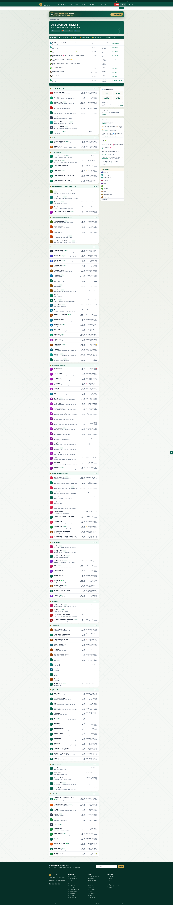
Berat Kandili (57, 378)
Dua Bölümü (115, 51)
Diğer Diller (57, 743)
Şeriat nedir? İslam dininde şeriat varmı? (91, 772)
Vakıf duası (95, 698)
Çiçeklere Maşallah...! (93, 290)
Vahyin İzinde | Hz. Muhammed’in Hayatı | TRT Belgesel (91, 619)
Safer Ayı (56, 398)
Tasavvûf (56, 285)
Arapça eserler (57, 659)
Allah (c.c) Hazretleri (59, 141)
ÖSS (55, 718)
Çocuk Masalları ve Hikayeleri (62, 531)
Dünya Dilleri (57, 758)
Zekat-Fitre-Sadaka (59, 319)
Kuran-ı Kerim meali (59, 155)
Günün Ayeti (92, 893)
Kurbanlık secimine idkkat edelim (91, 339)
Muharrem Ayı (58, 368)
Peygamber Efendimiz (94, 876)
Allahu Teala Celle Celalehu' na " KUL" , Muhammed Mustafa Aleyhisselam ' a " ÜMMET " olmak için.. (91, 191)
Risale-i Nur (57, 290)
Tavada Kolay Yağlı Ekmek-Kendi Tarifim (91, 848)
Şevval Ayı (56, 457)
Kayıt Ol (121, 8)
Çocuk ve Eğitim (58, 521)
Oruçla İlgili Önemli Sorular (92, 309)
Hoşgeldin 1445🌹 (93, 368)
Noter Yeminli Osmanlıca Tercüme (91, 723)
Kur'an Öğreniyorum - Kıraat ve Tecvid (64, 175)
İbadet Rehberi (73, 887)
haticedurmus (120, 105)
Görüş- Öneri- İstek (59, 127)
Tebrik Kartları (73, 897)
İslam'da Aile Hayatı (116, 55)
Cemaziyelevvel (58, 433)
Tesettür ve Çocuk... (93, 501)
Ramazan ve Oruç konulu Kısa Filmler (91, 609)
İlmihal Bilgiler (92, 880)
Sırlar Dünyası (57, 255)
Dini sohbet (57, 334)
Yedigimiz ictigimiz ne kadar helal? (91, 833)
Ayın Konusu (57, 112)
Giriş (117, 8)
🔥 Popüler (64, 30)
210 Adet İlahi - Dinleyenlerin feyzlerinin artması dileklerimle (91, 604)
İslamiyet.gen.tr (52, 19)
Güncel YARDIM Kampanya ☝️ (91, 117)
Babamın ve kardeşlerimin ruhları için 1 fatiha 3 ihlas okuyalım (66, 63)
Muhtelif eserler (58, 683)
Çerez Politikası (112, 884)
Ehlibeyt (56, 206)
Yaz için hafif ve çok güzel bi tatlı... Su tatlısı (91, 838)
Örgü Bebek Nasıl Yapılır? (92, 536)
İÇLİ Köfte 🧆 (94, 853)
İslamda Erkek (57, 497)
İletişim (127, 1)
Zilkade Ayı (57, 462)
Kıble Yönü (72, 885)
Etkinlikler (56, 117)
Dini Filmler (57, 609)
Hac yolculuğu (94, 393)
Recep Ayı (56, 443)
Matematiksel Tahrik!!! (93, 804)
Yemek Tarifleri (58, 833)
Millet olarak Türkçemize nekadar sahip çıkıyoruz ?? (91, 758)
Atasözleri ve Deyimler (60, 556)
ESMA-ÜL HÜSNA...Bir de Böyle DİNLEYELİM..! (91, 511)
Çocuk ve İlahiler (58, 511)
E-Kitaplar (56, 649)
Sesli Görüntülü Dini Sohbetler (62, 614)
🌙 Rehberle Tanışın (117, 14)
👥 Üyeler (77, 30)
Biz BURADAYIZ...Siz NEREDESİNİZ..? (91, 798)
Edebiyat (56, 546)
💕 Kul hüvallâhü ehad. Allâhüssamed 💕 (91, 155)
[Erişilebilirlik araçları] (171, 452)
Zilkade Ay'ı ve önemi (93, 462)
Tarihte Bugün (58, 788)
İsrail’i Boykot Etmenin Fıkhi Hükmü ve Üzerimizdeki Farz (65, 42)
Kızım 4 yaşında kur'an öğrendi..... (91, 482)
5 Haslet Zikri (94, 728)
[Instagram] (56, 883)
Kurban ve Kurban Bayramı (61, 413)
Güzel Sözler (57, 580)
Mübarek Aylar (58, 428)
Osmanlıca (57, 723)
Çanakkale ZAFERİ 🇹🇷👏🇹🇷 (92, 787)
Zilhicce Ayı (57, 467)
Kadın (96, 551)
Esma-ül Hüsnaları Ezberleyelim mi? (91, 146)
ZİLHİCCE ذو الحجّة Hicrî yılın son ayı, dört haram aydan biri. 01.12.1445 (91, 329)
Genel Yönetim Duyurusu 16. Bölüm (91, 92)
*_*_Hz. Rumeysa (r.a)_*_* (92, 226)
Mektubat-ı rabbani (59, 270)
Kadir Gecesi (57, 383)
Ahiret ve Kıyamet (58, 250)
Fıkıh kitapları (57, 669)
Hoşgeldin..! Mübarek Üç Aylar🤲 (91, 428)
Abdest (56, 280)
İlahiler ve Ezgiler (58, 605)
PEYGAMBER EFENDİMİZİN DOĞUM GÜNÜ (91, 211)
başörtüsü (95, 422)
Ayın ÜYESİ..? (94, 97)
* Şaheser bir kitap (93, 260)
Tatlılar (56, 838)
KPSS (55, 703)
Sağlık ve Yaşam (58, 526)
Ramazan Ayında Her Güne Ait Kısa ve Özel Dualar (91, 452)
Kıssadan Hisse (58, 265)
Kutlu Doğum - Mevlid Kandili (62, 211)
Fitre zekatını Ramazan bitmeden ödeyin (91, 319)
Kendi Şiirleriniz (58, 551)
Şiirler (55, 565)
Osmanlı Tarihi (58, 783)
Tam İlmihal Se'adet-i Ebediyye (91, 669)
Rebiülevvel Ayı (58, 418)
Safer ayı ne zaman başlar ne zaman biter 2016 (91, 398)
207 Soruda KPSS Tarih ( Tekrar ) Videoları (91, 753)
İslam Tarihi (57, 768)
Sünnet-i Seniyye (58, 197)
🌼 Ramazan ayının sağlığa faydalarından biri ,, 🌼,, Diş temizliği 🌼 (91, 526)
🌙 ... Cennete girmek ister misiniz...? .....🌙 (62, 59)
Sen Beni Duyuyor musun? (92, 255)
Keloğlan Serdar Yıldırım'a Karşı (91, 531)
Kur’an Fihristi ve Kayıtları (61, 165)
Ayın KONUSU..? (94, 112)
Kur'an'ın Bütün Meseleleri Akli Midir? (91, 314)
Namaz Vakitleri (73, 878)
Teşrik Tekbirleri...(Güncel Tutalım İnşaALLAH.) (91, 413)
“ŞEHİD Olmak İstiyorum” (92, 767)
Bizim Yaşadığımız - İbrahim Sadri (91, 590)
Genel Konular (115, 47)
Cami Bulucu (92, 897)
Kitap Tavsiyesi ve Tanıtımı (61, 639)
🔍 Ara (70, 30)
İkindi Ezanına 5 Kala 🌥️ (92, 299)
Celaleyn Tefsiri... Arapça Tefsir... (91, 659)
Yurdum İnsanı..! (94, 595)
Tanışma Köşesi (58, 102)
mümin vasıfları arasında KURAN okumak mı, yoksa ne (91, 180)
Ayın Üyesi (56, 97)
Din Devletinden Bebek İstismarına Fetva (61, 47)
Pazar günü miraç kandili (92, 403)
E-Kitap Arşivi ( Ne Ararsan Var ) (91, 683)
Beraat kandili (94, 448)
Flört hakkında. (94, 487)
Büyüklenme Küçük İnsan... (92, 565)
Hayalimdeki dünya (56, 75)
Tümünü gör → (104, 114)
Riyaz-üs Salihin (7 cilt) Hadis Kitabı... (91, 664)
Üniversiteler (57, 738)
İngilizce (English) (58, 733)
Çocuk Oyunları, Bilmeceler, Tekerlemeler (65, 536)
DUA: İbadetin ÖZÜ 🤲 (93, 344)
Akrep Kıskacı (94, 580)
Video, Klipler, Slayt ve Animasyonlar (63, 619)
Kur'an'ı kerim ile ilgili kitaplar (62, 634)
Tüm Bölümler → (93, 884)
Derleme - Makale (58, 575)
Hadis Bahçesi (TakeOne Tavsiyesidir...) (91, 201)
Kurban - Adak (57, 339)
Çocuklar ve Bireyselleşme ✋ (91, 521)
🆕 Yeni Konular (55, 30)
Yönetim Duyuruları (59, 92)
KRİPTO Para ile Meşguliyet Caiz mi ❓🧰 (91, 359)
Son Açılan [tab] (53, 37)
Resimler (56, 595)
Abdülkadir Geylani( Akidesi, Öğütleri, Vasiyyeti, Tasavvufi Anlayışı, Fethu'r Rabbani (91, 644)
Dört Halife (57, 231)
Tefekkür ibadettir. (94, 285)
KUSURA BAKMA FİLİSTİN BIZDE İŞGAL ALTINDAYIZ (91, 824)
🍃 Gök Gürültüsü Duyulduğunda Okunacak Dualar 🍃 (64, 51)
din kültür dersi (94, 433)
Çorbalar (56, 809)
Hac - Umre (57, 329)
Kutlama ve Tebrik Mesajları (61, 122)
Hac (55, 393)
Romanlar (56, 674)
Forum (50, 8)
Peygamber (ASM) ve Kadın (92, 674)
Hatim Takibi (72, 893)
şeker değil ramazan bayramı (91, 408)
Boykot (56, 824)
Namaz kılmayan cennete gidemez (91, 629)
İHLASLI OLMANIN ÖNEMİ (58, 71)
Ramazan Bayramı (59, 408)
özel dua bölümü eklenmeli (92, 126)
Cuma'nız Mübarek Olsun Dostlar (91, 122)
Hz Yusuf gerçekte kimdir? (92, 221)
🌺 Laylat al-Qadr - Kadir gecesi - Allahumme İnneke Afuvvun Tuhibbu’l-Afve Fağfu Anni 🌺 (91, 383)
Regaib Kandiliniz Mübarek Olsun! (91, 373)
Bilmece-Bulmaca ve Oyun (61, 804)
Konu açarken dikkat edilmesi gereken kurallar (91, 107)
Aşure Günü (57, 388)
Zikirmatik (91, 887)
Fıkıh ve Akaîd (115, 43)
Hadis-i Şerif (57, 201)
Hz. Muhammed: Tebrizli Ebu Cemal (60, 80)
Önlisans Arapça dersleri (92, 748)
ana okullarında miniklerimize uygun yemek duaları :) (91, 693)
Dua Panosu (92, 889)
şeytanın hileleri (94, 438)
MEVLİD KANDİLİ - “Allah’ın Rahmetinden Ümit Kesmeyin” (91, 418)
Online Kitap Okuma (59, 629)
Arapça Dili (57, 708)
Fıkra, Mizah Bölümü (59, 843)
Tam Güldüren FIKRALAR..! (92, 843)
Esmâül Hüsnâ (58, 146)
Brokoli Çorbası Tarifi (93, 809)
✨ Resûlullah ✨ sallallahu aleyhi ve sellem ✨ (112, 157)
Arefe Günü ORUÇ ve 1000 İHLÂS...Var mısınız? (91, 467)
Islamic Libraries (94, 733)
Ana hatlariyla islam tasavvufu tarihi (91, 654)
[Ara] (129, 4)
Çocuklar (72, 895)
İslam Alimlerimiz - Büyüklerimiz (117, 80)
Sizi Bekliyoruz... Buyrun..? (92, 102)
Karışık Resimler (58, 570)
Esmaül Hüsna (73, 882)
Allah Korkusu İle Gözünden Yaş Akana (91, 141)
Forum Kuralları (58, 107)
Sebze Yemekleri (58, 828)
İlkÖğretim (57, 713)
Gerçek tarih (95, 783)
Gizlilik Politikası (112, 882)
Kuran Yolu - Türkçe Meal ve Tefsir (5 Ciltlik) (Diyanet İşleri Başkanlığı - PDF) (91, 633)
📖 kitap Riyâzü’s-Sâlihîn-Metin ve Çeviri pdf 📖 (91, 639)
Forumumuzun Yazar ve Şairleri (62, 590)
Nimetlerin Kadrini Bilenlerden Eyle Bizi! (91, 334)
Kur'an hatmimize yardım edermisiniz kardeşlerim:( (91, 295)
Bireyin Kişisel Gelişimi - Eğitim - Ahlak (64, 516)
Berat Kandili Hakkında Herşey (91, 378)
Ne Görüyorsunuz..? (93, 570)
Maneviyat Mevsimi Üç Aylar (92, 443)
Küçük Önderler (94, 206)
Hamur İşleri (57, 848)
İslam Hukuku (57, 772)
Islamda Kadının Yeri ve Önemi (62, 487)
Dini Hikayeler (57, 344)
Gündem (56, 814)
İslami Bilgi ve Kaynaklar (60, 314)
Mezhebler (56, 349)
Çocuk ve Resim (58, 502)
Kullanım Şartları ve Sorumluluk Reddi (116, 886)
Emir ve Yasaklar (58, 359)
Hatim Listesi (57, 295)
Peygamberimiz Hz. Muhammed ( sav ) (64, 190)
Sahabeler (91, 878)
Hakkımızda (123, 1)
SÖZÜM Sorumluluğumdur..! (92, 516)
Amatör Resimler (58, 560)
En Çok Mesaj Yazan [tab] (109, 37)
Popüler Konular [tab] (84, 37)
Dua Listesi (57, 275)
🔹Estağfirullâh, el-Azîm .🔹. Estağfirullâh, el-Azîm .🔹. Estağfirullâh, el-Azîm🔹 (112, 134)
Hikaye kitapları (58, 679)
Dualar (71, 880)
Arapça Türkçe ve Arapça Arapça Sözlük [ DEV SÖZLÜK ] (91, 708)
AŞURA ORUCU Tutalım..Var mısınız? (91, 388)
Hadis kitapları (58, 664)
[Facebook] (50, 883)
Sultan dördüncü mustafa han (91, 777)
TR (130, 1)
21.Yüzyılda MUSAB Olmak (92, 236)
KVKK (110, 880)
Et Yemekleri (57, 819)
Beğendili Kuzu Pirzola (93, 819)
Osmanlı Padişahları (59, 778)
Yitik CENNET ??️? (94, 546)
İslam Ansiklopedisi (93, 885)
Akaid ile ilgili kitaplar (60, 644)
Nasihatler (114, 72)
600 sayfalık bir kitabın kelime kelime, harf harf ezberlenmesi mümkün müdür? (91, 165)
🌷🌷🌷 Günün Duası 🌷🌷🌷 (59, 67)
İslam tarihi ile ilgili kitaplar (61, 654)
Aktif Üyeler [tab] (74, 37)
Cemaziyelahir (57, 438)
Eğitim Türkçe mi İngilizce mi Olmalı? (91, 738)
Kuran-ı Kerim (57, 160)
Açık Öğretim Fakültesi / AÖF (61, 748)
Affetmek (95, 265)
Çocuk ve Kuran (58, 482)
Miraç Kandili (57, 403)
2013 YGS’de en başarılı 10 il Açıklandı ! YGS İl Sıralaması (91, 717)
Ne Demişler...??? (94, 555)
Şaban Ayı (56, 448)
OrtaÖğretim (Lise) (59, 728)
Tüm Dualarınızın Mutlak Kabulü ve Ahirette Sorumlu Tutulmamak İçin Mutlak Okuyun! (91, 275)
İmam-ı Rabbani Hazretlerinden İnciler (91, 270)
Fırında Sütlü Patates (93, 828)
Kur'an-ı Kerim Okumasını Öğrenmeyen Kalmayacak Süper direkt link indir (91, 175)
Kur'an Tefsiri (57, 170)
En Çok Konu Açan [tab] (97, 37)
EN (133, 1)
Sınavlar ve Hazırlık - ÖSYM (61, 753)
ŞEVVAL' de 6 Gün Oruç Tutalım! (91, 457)
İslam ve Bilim (57, 260)
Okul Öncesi (57, 693)
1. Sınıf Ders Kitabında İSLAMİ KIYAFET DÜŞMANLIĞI (91, 712)
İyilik (90, 891)
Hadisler (72, 884)
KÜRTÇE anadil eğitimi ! (93, 743)
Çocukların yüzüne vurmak (92, 506)
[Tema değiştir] (132, 4)
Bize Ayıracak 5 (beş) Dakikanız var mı (64, 797)
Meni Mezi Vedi (94, 280)
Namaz (56, 300)
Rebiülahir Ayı (57, 423)
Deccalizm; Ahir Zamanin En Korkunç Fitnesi (91, 250)
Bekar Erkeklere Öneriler (92, 497)
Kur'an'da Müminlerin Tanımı (62, 180)
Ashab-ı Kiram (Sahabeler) (61, 236)
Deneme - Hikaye (58, 585)
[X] (53, 883)
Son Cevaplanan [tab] (63, 37)
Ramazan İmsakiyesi (74, 889)
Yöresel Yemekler (58, 853)
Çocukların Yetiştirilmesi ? (92, 614)
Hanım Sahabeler (58, 226)
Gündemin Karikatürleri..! (92, 814)
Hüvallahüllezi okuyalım (92, 160)
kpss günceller (94, 703)
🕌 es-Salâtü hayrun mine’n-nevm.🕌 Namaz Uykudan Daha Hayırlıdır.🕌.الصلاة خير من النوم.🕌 (91, 560)
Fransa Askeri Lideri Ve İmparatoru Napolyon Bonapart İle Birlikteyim (91, 585)
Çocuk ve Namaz (58, 492)
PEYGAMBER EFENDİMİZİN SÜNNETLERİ (91, 196)
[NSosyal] (59, 883)
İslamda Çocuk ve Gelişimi (61, 506)
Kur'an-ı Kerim (73, 876)
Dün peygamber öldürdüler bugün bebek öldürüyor (91, 575)
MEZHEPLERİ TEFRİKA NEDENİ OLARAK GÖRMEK (91, 349)
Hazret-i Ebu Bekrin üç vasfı (92, 231)
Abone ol (121, 866)
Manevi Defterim (73, 891)
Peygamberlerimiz (59, 221)
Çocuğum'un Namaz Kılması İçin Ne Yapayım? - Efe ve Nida (91, 492)
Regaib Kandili (58, 373)
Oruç (55, 309)
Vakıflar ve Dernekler (59, 698)
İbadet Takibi (92, 895)
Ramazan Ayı (57, 453)
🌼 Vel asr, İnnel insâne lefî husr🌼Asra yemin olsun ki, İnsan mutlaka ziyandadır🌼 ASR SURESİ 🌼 (91, 170)
